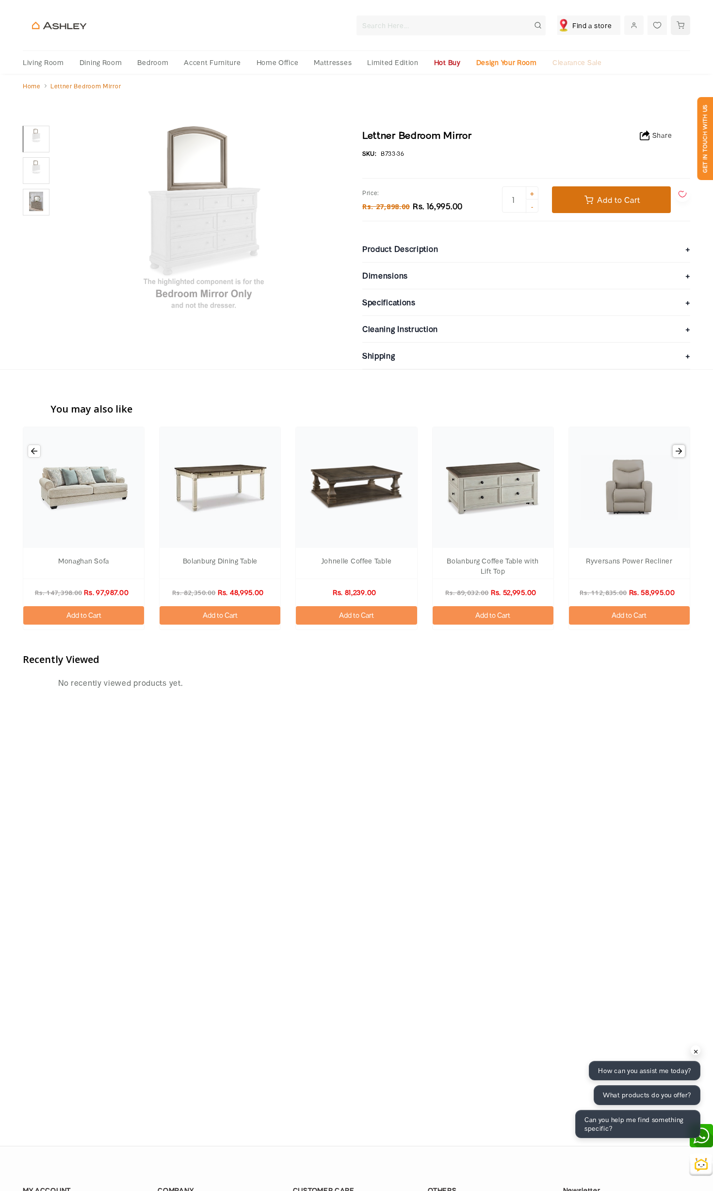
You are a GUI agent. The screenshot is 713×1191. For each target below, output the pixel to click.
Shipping (526, 355)
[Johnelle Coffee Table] (356, 487)
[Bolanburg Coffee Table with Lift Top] (493, 487)
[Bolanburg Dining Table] (220, 487)
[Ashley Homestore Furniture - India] (59, 25)
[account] (634, 25)
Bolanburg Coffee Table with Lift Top (493, 566)
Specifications (526, 302)
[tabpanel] (36, 139)
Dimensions (526, 275)
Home (32, 86)
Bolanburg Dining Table (220, 561)
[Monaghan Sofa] (83, 487)
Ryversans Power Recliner (629, 561)
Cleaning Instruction (526, 328)
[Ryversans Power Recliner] (629, 487)
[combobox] (451, 25)
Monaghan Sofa (83, 561)
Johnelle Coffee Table (357, 561)
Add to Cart (83, 615)
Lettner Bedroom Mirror (85, 86)
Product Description (526, 248)
